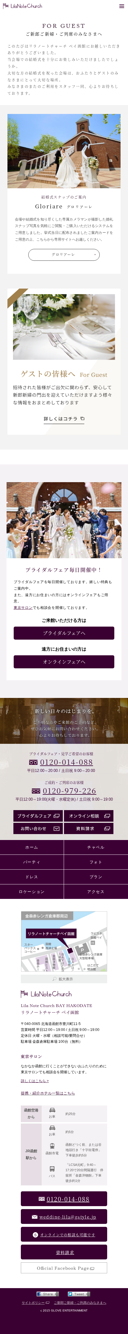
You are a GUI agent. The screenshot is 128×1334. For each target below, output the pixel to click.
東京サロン (23, 608)
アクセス (95, 891)
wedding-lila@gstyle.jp (68, 1217)
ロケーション (32, 891)
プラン (96, 877)
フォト (96, 862)
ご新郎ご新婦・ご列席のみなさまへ (80, 1302)
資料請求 (65, 1252)
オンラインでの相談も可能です (67, 1234)
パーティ (31, 862)
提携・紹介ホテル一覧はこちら (48, 1093)
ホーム (31, 847)
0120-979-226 (69, 790)
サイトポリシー (33, 1302)
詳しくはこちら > (35, 1081)
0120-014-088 (66, 761)
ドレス (31, 877)
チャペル (95, 847)
